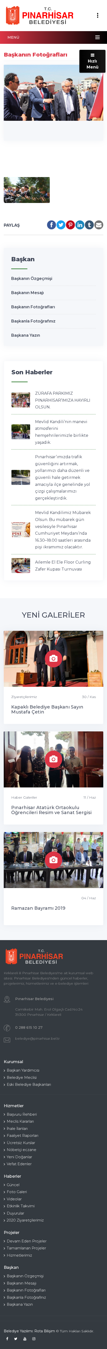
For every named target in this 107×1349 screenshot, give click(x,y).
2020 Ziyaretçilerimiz (25, 1220)
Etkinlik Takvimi (21, 1206)
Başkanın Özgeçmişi (31, 278)
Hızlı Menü (93, 64)
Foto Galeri (17, 1191)
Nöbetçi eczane (21, 1149)
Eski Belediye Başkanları (29, 1084)
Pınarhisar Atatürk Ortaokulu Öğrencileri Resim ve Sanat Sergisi (51, 810)
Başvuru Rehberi (22, 1114)
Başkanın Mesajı (27, 292)
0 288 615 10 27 (29, 1027)
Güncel (13, 1184)
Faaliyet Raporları (22, 1135)
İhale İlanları (17, 1128)
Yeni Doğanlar (19, 1157)
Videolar (14, 1199)
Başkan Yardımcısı (23, 1070)
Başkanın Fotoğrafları (33, 307)
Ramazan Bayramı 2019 (38, 908)
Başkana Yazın (25, 335)
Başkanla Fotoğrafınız (33, 321)
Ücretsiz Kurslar (21, 1142)
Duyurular (15, 1213)
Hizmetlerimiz (19, 1255)
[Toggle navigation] (97, 15)
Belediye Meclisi (22, 1077)
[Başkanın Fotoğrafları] (27, 190)
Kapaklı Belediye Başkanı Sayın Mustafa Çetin (47, 709)
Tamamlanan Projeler (26, 1248)
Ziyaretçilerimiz (24, 697)
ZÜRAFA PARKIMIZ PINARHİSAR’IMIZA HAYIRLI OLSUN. (62, 400)
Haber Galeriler (24, 797)
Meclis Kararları (20, 1121)
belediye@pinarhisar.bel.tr (37, 1038)
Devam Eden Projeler (27, 1241)
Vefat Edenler (19, 1163)
